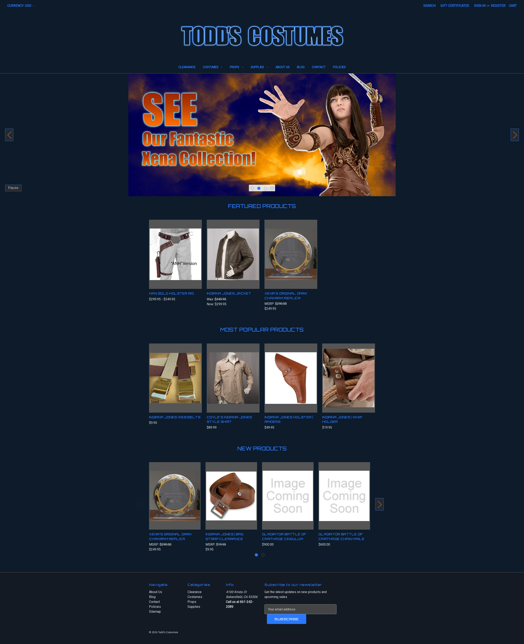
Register (498, 6)
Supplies (257, 67)
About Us (283, 67)
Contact (319, 67)
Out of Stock (291, 258)
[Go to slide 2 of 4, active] (258, 188)
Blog (301, 67)
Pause (13, 188)
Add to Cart (291, 382)
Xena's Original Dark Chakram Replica (285, 296)
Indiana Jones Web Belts (174, 417)
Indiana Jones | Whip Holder (342, 419)
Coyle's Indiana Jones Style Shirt (229, 419)
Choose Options (175, 258)
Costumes (210, 67)
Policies (339, 67)
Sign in (480, 6)
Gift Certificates (454, 6)
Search (429, 6)
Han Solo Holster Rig (171, 293)
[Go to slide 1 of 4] (252, 188)
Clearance (186, 67)
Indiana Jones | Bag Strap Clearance (225, 536)
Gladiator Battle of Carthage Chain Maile (341, 536)
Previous (9, 134)
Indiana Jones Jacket (229, 293)
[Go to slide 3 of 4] (265, 188)
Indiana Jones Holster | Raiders (288, 419)
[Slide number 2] (262, 134)
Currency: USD (19, 6)
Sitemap (155, 612)
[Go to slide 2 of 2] (262, 554)
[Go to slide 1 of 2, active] (256, 554)
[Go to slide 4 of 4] (271, 188)
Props (234, 67)
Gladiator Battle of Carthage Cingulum (284, 536)
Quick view (171, 250)
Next (515, 134)
